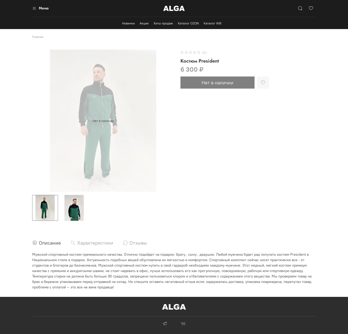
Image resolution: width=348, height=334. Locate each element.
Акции (144, 23)
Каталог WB (212, 23)
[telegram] (165, 324)
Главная (37, 37)
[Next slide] (167, 121)
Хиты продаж (163, 23)
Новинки (128, 23)
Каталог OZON (188, 23)
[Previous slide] (39, 121)
